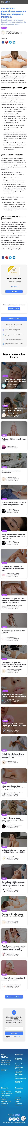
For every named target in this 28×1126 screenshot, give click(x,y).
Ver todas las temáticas (18, 1082)
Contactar (14, 291)
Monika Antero (10, 953)
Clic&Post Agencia (6, 1060)
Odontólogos (10, 281)
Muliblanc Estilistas (11, 637)
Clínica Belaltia (10, 699)
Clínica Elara (9, 889)
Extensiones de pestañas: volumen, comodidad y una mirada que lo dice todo (14, 788)
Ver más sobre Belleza (14, 997)
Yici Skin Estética (11, 857)
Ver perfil (14, 286)
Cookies (17, 1101)
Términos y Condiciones (18, 1092)
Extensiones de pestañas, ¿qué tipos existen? (14, 334)
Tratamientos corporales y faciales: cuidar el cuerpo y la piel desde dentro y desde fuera (14, 664)
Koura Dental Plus (10, 31)
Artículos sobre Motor (20, 1078)
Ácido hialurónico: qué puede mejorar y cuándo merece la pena (14, 695)
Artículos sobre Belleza (19, 1064)
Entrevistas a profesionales (18, 1058)
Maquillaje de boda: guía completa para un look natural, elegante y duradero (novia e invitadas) (14, 948)
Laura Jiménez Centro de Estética (15, 793)
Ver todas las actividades (4, 1104)
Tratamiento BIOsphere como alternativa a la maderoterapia (12, 915)
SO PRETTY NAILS (11, 509)
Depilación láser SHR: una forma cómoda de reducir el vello (13, 410)
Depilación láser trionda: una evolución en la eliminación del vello (13, 568)
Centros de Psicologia (6, 1093)
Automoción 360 (5, 1064)
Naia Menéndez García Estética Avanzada (14, 669)
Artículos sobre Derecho (19, 1075)
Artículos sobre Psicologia (19, 1068)
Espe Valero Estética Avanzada (14, 825)
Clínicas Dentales (5, 1095)
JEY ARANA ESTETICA (12, 385)
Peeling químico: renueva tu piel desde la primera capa (13, 979)
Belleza (4, 27)
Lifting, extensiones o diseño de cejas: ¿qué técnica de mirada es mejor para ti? (13, 536)
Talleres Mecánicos (6, 1101)
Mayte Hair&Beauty (11, 477)
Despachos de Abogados (4, 1098)
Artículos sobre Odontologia (19, 1071)
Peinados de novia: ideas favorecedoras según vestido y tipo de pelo (13, 820)
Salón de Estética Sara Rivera (14, 984)
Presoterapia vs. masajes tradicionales (11, 472)
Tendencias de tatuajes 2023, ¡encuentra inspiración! (12, 330)
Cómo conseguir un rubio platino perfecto (13, 632)
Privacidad (17, 1099)
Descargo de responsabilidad (19, 1104)
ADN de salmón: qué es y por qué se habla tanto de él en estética (14, 851)
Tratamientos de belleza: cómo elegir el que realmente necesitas (14, 725)
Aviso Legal (18, 1097)
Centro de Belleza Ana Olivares (14, 605)
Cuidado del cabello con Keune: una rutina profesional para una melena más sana (13, 756)
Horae (8, 729)
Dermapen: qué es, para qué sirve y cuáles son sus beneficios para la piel (14, 380)
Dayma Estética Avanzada (13, 573)
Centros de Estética (6, 1091)
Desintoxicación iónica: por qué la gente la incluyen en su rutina (14, 504)
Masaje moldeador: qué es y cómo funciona (14, 344)
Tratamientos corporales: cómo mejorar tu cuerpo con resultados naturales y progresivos (14, 600)
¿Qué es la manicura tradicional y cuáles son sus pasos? (13, 325)
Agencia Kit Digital (5, 1062)
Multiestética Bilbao (11, 446)
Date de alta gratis (14, 308)
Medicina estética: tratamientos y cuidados (14, 440)
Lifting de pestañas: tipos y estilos (14, 339)
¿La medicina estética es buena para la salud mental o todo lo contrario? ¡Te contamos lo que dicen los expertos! (13, 884)
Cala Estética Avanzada (12, 414)
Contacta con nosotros (4, 1069)
